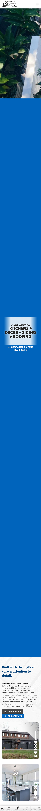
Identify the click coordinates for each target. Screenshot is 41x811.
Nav (39, 810)
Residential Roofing (26, 810)
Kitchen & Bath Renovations (18, 810)
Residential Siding (34, 810)
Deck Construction (9, 810)
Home (2, 810)
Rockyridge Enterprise (9, 4)
